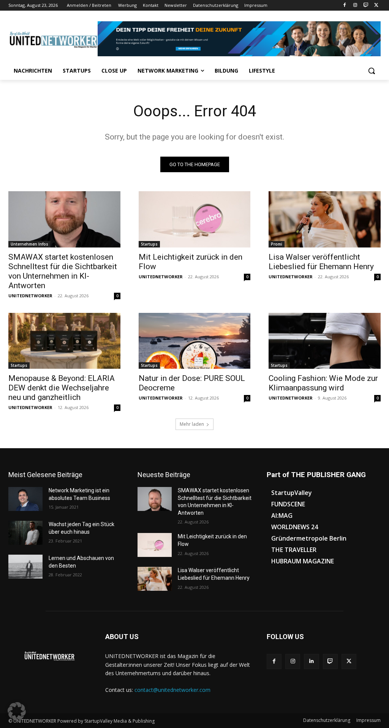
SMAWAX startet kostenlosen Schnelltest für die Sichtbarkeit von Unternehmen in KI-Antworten (62, 271)
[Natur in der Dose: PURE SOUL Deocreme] (195, 341)
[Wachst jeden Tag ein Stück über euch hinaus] (25, 533)
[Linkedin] (311, 661)
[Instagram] (355, 5)
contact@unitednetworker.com (172, 689)
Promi (276, 244)
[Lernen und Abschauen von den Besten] (25, 567)
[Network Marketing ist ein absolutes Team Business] (25, 499)
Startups (149, 244)
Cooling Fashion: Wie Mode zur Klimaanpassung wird (323, 383)
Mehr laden (192, 424)
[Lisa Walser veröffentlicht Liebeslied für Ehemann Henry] (325, 219)
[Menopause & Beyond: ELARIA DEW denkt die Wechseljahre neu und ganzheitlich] (64, 341)
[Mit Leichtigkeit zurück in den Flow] (195, 219)
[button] (371, 71)
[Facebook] (344, 5)
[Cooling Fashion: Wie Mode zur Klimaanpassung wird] (325, 341)
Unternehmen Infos (29, 244)
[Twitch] (365, 5)
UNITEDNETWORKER (30, 295)
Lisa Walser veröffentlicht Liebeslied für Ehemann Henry (321, 261)
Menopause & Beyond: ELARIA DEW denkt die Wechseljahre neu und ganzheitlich (61, 388)
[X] (376, 5)
